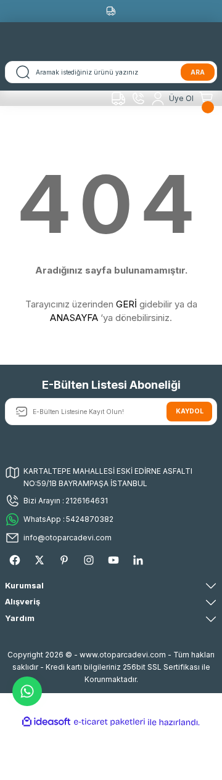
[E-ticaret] (109, 721)
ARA (198, 72)
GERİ (126, 304)
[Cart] (208, 98)
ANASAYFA (74, 317)
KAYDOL (190, 411)
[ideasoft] (46, 722)
